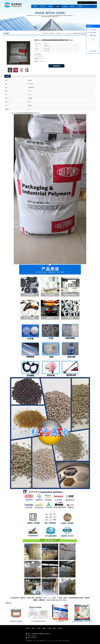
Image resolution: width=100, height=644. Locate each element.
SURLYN (63, 33)
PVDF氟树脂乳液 (60, 621)
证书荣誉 (65, 6)
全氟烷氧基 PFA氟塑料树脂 (16, 621)
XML (53, 640)
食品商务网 (66, 640)
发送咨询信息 (56, 65)
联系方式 (72, 6)
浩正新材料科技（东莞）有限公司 (33, 640)
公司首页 (35, 6)
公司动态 (50, 6)
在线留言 (80, 6)
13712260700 (33, 635)
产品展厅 (57, 6)
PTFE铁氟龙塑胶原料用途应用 (38, 621)
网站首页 (52, 33)
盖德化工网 (61, 640)
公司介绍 (42, 6)
